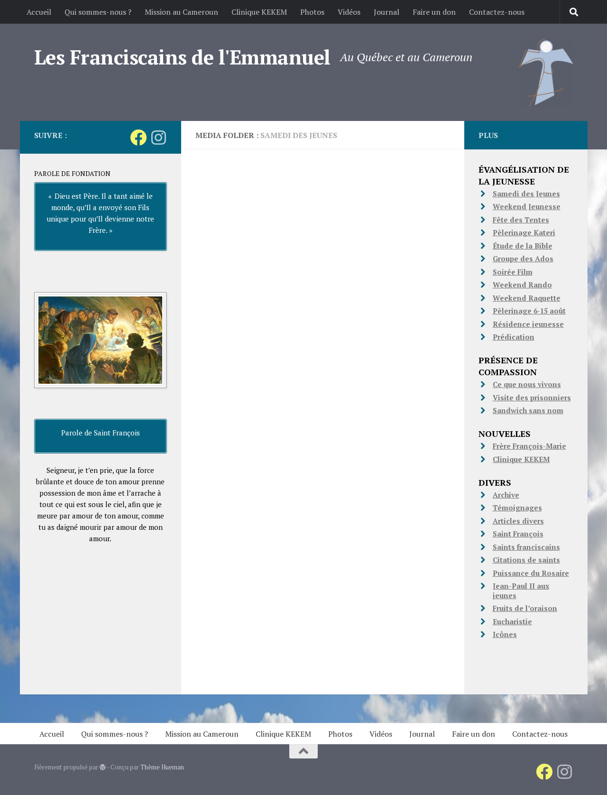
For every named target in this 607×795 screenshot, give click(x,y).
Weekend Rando (522, 284)
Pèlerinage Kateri (524, 232)
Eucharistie (512, 621)
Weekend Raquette (527, 298)
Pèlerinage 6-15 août (529, 310)
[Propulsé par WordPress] (103, 767)
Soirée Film (513, 272)
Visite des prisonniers (532, 397)
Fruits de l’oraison (525, 608)
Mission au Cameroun (181, 12)
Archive (506, 494)
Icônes (505, 634)
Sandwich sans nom (528, 410)
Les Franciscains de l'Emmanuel (182, 57)
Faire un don (434, 12)
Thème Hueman (162, 767)
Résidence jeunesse (528, 324)
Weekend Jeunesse (527, 206)
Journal (386, 12)
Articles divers (518, 521)
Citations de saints (526, 559)
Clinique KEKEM (259, 12)
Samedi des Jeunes (526, 193)
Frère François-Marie (529, 446)
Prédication (513, 337)
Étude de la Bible (522, 245)
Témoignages (517, 507)
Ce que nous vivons (527, 384)
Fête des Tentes (521, 219)
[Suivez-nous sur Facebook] (138, 137)
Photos (312, 12)
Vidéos (349, 12)
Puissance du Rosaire (531, 573)
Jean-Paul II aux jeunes (521, 590)
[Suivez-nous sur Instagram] (158, 137)
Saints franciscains (526, 547)
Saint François (518, 533)
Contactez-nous (496, 12)
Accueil (39, 12)
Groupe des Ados (523, 258)
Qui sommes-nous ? (97, 12)
